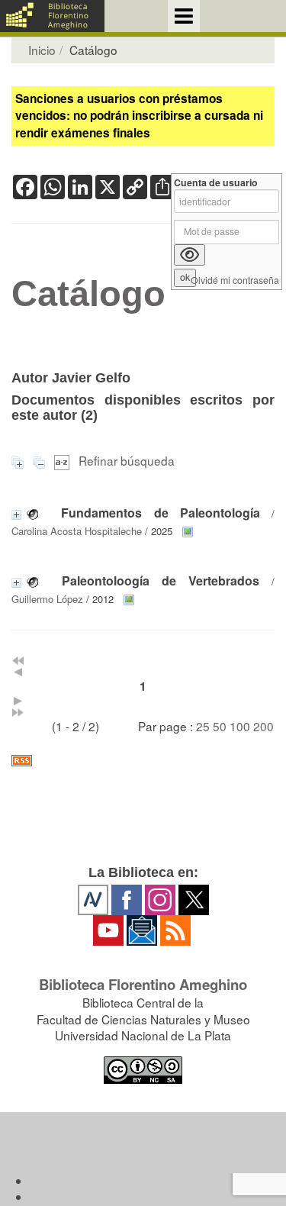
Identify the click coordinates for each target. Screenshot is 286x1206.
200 (263, 725)
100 (240, 725)
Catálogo (88, 294)
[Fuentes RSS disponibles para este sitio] (143, 760)
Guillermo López (47, 599)
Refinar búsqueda (127, 460)
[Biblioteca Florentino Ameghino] (52, 16)
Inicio (42, 49)
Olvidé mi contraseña (235, 280)
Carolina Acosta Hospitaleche (76, 531)
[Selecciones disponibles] (63, 460)
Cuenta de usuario (216, 182)
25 (203, 725)
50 (220, 725)
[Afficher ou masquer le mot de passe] (189, 255)
